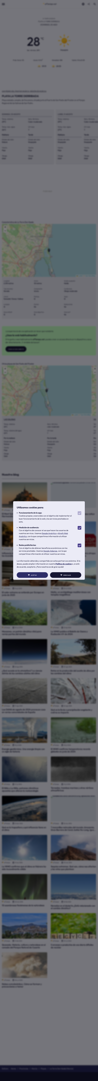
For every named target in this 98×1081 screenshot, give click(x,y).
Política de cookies (64, 564)
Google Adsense (50, 551)
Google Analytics (49, 533)
